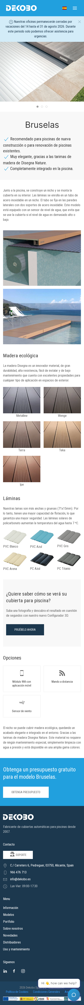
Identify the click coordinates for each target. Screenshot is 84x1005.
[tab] (37, 107)
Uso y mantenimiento (16, 949)
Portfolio (8, 922)
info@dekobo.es (20, 879)
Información (10, 908)
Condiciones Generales (47, 991)
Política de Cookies (17, 991)
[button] (64, 8)
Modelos (8, 915)
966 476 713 (18, 872)
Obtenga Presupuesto (25, 792)
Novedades (10, 935)
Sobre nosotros (13, 928)
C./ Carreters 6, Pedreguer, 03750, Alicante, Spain (42, 865)
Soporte (21, 855)
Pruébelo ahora (25, 629)
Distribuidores (12, 942)
